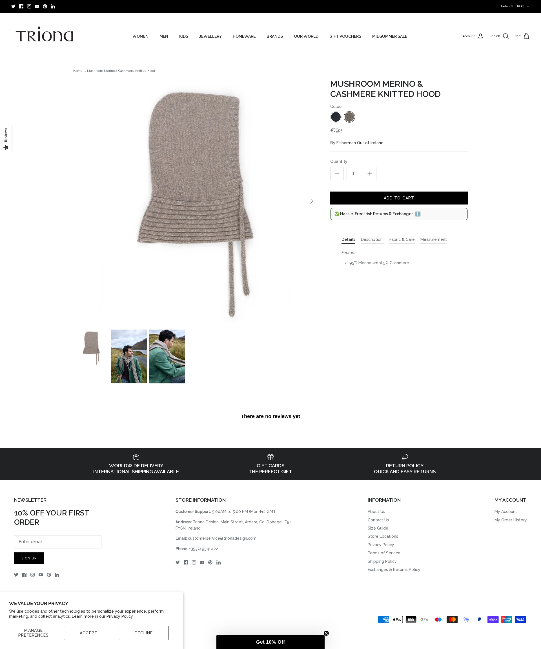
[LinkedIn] (53, 6)
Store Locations (383, 536)
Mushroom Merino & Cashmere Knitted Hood (121, 71)
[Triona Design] (45, 36)
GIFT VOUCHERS (345, 36)
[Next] (311, 201)
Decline (144, 633)
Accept (88, 633)
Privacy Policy (381, 545)
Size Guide (378, 528)
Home (78, 71)
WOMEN (140, 36)
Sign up (29, 558)
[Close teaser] (326, 633)
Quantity (338, 161)
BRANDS (275, 36)
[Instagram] (29, 6)
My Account (506, 511)
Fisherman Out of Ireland (359, 143)
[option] (195, 201)
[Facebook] (21, 6)
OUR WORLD (306, 36)
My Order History (511, 520)
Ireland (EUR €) (512, 6)
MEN (163, 36)
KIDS (183, 36)
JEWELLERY (210, 36)
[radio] (336, 117)
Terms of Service (384, 553)
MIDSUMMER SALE (389, 36)
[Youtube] (37, 6)
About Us (376, 511)
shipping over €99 (270, 6)
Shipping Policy (382, 561)
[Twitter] (13, 6)
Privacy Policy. (120, 616)
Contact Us (378, 520)
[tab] (348, 240)
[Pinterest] (45, 6)
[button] (270, 642)
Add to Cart (399, 198)
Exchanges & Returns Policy (394, 569)
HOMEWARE (244, 36)
